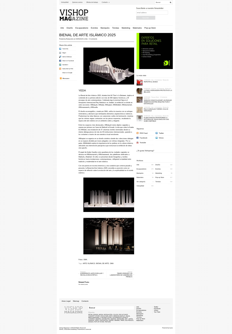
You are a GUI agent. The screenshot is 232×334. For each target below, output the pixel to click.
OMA (112, 263)
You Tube (157, 312)
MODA (101, 314)
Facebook (143, 138)
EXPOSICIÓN (104, 320)
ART (126, 319)
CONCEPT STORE (94, 316)
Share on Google (67, 72)
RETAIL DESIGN (93, 314)
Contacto (105, 2)
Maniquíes (105, 28)
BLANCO (125, 317)
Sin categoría (141, 182)
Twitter (161, 133)
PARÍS (122, 320)
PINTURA (108, 322)
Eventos (94, 28)
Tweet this (65, 48)
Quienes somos (77, 2)
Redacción (69, 39)
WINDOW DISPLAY (119, 316)
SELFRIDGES (129, 320)
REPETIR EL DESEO (151, 82)
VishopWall (65, 2)
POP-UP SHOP (123, 314)
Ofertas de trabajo (92, 2)
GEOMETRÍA (106, 319)
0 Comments (93, 39)
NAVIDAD (113, 319)
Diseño (70, 28)
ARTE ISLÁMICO (89, 263)
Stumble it (65, 64)
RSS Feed (144, 133)
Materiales (137, 28)
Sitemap (76, 301)
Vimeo (161, 138)
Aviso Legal (66, 301)
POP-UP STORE (99, 322)
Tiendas (115, 28)
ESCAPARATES (117, 317)
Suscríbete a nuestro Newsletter (149, 8)
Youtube (143, 143)
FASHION (91, 320)
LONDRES (91, 319)
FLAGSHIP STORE (106, 317)
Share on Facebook (68, 60)
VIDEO (97, 320)
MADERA (98, 319)
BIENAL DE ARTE (102, 263)
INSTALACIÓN (108, 314)
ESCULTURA (104, 316)
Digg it (64, 52)
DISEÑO (111, 320)
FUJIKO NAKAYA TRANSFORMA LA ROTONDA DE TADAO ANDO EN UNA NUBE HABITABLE (156, 119)
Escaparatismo (81, 28)
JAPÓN (130, 319)
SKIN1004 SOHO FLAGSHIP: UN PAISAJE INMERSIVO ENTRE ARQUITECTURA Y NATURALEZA (158, 102)
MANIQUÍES (120, 319)
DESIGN (90, 322)
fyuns (171, 328)
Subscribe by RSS (67, 68)
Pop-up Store (150, 28)
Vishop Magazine (64, 328)
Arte (62, 28)
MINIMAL (117, 320)
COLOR (115, 314)
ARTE (111, 316)
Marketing (126, 28)
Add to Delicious (67, 56)
